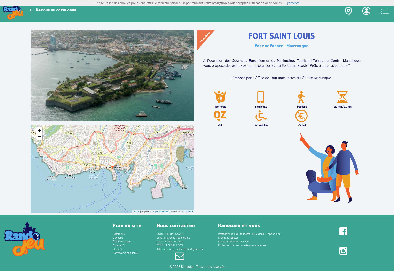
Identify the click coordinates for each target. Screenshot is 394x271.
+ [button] (39, 130)
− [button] (39, 136)
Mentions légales (228, 237)
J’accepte (293, 3)
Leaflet (136, 211)
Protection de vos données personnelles (242, 245)
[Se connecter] (366, 12)
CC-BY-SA (187, 211)
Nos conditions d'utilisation (234, 241)
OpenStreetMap (161, 211)
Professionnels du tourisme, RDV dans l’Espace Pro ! (250, 234)
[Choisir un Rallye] (348, 12)
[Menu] (385, 11)
